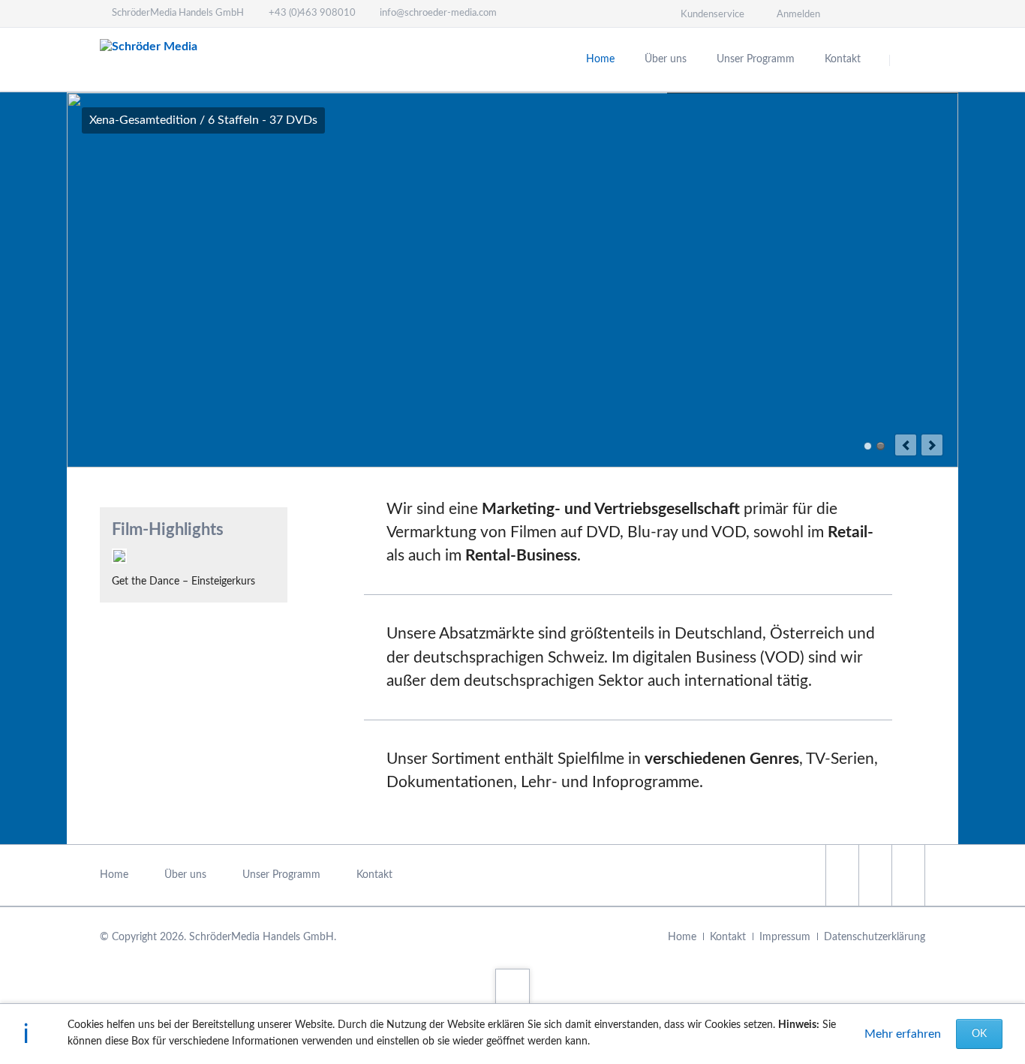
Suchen (908, 60)
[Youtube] (911, 13)
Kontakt (843, 59)
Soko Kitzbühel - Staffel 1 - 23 (867, 446)
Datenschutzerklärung (874, 937)
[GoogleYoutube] (907, 875)
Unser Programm (756, 59)
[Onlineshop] (884, 13)
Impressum (784, 937)
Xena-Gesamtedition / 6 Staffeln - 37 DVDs (880, 446)
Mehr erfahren (902, 1034)
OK (979, 1034)
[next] (932, 445)
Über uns (666, 59)
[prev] (905, 445)
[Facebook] (857, 13)
